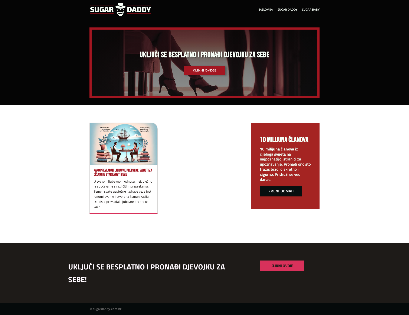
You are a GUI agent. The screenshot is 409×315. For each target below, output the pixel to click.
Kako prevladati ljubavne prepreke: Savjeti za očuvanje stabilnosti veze (123, 172)
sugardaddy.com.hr (107, 309)
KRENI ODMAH (281, 191)
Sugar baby (311, 9)
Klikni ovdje (204, 70)
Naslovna (265, 9)
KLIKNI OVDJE (282, 266)
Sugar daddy (287, 9)
